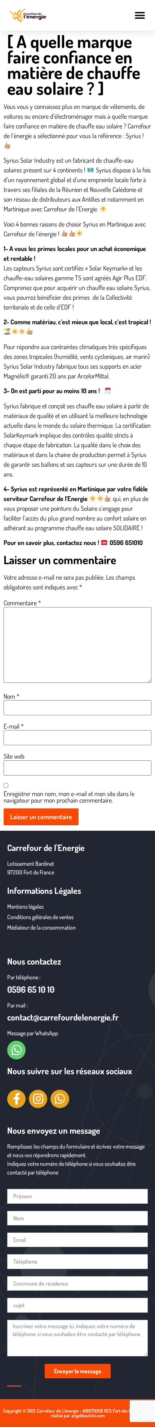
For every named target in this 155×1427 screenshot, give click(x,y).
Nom (11, 696)
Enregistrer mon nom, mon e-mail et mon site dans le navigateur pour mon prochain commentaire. (69, 796)
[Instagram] (38, 1099)
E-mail (14, 726)
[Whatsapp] (16, 1050)
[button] (140, 15)
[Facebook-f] (16, 1099)
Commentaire (22, 603)
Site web (14, 756)
